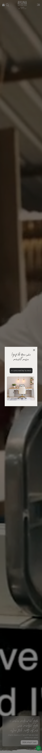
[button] (34, 350)
